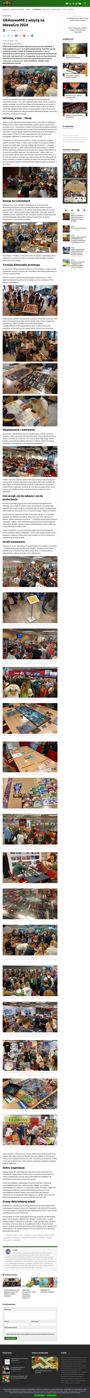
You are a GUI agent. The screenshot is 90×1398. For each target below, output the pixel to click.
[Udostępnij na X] (7, 36)
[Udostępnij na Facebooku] (14, 36)
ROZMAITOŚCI (56, 9)
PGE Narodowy (16, 1237)
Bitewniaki (9, 1235)
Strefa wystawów (7, 1240)
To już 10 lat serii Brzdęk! (78, 228)
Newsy (73, 213)
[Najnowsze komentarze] (78, 210)
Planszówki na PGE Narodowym (29, 1237)
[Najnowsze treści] (66, 210)
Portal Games (41, 1237)
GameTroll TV (27, 1235)
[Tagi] (84, 210)
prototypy (49, 1237)
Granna (34, 1235)
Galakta (21, 1235)
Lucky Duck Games (49, 1235)
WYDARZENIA (37, 9)
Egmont (15, 1235)
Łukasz (13, 30)
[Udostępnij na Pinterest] (22, 36)
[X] (70, 4)
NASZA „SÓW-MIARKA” (18, 9)
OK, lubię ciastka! (40, 1395)
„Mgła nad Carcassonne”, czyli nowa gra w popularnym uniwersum (28, 1294)
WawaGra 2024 (16, 1240)
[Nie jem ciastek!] (88, 1392)
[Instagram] (73, 4)
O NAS (64, 9)
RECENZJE (6, 9)
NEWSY (28, 9)
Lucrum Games (7, 1237)
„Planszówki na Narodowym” (13, 61)
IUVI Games (40, 1235)
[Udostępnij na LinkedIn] (30, 36)
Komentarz (8, 1309)
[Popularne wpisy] (72, 210)
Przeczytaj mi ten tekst (13, 43)
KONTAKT (71, 9)
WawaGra (17, 49)
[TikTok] (76, 4)
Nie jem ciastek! (51, 1395)
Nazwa (6, 1321)
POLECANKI (46, 9)
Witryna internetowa (10, 1327)
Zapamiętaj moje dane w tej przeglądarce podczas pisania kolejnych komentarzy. (31, 1334)
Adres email (35, 1321)
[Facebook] (67, 4)
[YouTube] (80, 4)
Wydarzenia (7, 16)
